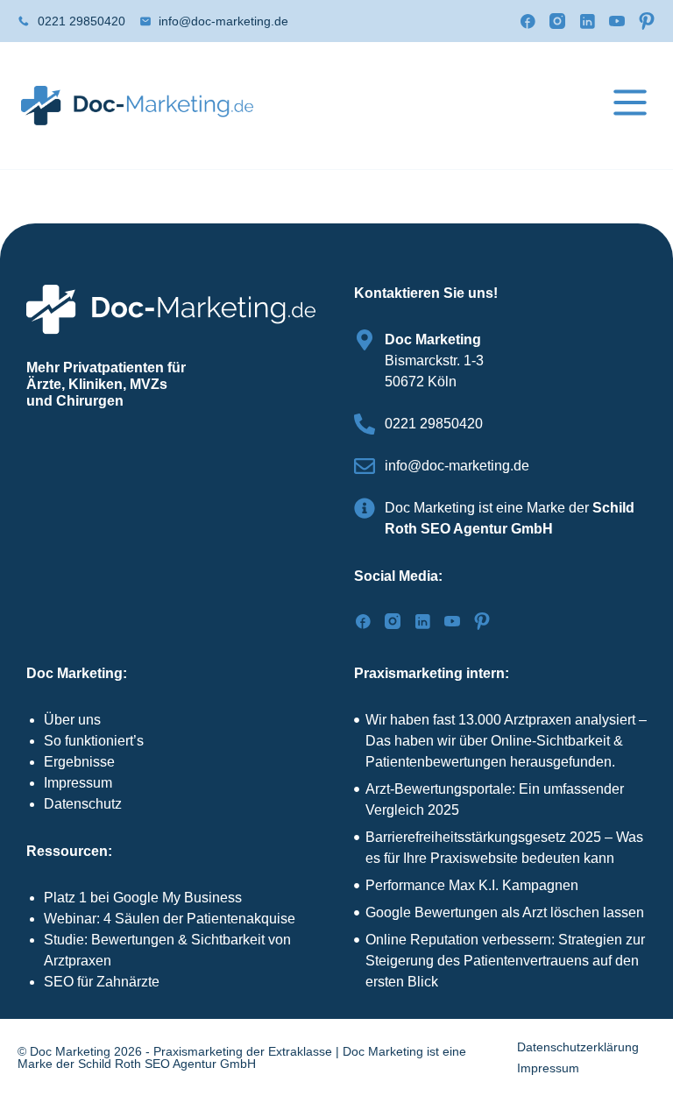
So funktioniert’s (94, 740)
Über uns (72, 719)
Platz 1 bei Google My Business (143, 897)
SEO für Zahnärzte (101, 981)
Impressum (78, 782)
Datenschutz (83, 803)
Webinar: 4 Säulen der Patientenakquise (169, 918)
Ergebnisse (79, 761)
